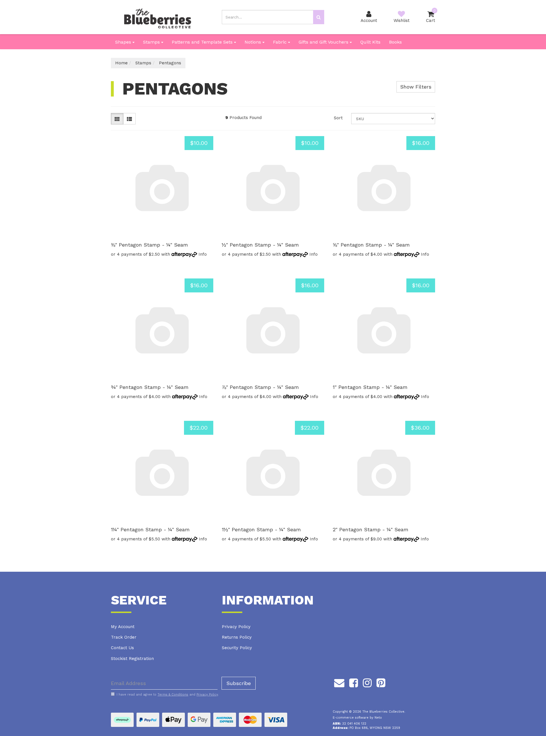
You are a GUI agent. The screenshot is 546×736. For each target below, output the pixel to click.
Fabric (280, 42)
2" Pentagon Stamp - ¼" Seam (370, 529)
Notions (253, 42)
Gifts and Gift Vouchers (324, 42)
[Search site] (318, 17)
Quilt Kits (370, 42)
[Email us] (339, 682)
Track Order (123, 637)
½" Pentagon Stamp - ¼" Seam (260, 245)
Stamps (152, 42)
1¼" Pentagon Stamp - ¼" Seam (150, 529)
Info (202, 254)
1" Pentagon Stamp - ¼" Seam (370, 387)
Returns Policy (237, 637)
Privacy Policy (236, 626)
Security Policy (237, 647)
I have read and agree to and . (168, 694)
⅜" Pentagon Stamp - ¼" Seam (149, 245)
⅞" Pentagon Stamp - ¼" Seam (260, 387)
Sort (338, 117)
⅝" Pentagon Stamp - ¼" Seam (371, 245)
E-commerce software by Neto (357, 717)
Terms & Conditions (173, 694)
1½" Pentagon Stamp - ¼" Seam (261, 529)
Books (395, 42)
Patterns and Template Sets (203, 42)
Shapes (124, 42)
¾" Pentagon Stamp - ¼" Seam (150, 387)
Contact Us (122, 647)
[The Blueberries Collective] (157, 16)
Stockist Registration (132, 658)
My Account (123, 626)
